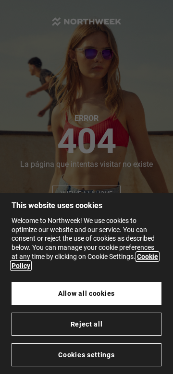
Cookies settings (86, 355)
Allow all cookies (86, 293)
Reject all (87, 324)
